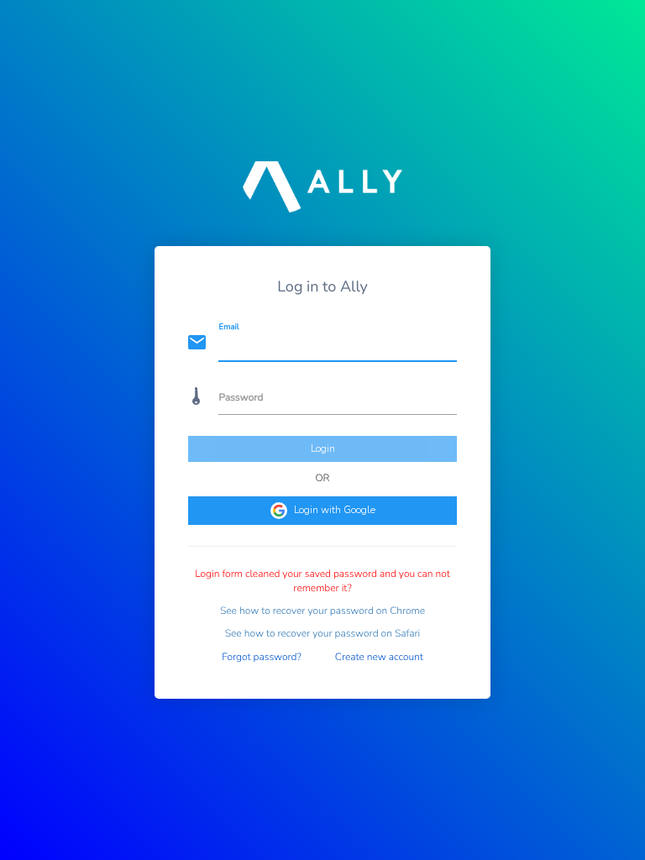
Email (229, 327)
